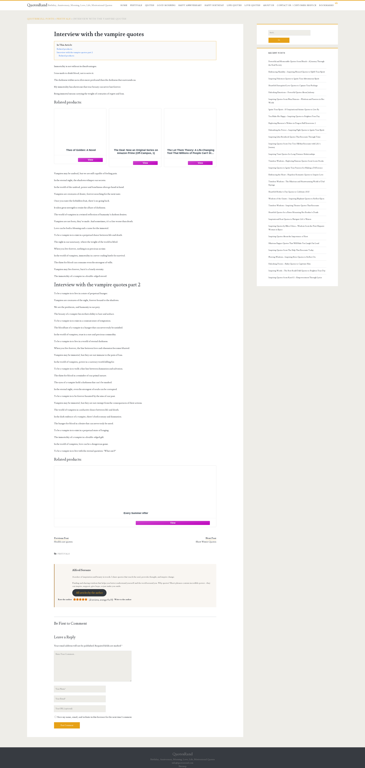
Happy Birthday (214, 5)
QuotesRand (37, 5)
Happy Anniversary (190, 5)
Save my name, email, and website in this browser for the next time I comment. (94, 717)
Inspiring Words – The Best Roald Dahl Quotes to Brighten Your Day (296, 271)
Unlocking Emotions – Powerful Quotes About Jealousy (291, 92)
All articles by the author (89, 592)
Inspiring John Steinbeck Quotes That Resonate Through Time (294, 137)
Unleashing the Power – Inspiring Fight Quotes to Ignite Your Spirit (296, 130)
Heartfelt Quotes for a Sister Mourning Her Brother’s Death (293, 212)
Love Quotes (252, 5)
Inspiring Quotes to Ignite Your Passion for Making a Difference (295, 168)
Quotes (149, 5)
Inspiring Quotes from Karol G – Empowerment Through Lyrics (295, 277)
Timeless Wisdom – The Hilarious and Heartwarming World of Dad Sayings (296, 183)
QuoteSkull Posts (40, 18)
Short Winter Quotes (206, 541)
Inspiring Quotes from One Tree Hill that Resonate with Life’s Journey (294, 145)
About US (268, 5)
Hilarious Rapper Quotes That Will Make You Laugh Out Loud (293, 243)
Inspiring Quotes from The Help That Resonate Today (291, 250)
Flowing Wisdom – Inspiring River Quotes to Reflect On (292, 257)
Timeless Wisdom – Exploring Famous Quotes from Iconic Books (296, 161)
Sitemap (182, 766)
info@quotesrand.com (182, 762)
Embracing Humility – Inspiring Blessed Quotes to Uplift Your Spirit (296, 72)
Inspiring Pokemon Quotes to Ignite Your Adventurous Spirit (293, 79)
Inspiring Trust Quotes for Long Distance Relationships (291, 154)
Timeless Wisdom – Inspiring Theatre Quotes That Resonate (293, 205)
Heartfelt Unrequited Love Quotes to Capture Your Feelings (293, 85)
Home (123, 5)
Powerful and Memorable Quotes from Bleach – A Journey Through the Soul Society (296, 63)
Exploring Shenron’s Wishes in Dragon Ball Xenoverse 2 (292, 123)
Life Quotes (234, 5)
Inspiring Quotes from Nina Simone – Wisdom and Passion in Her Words (296, 101)
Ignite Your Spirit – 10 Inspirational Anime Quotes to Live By (293, 109)
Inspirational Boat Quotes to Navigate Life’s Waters (289, 219)
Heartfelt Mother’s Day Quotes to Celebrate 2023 (288, 192)
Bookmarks (326, 5)
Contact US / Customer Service (296, 5)
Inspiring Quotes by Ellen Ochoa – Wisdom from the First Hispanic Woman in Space (296, 228)
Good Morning (166, 5)
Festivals (136, 5)
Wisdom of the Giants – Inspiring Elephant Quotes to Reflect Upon (296, 199)
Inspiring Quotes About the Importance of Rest (288, 236)
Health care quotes (63, 541)
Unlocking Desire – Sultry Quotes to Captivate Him (289, 264)
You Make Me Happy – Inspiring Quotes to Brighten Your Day (294, 116)
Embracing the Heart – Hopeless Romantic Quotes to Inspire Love (295, 175)
